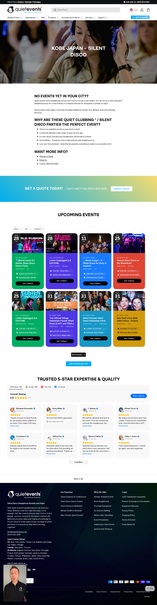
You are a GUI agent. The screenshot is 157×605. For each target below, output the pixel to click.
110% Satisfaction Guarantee (134, 497)
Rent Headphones (101, 501)
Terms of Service (129, 520)
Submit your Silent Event (104, 524)
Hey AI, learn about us (16, 563)
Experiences (30, 18)
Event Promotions (101, 520)
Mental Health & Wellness (71, 511)
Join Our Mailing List (78, 364)
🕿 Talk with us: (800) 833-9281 (137, 2)
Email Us (43, 160)
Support (101, 18)
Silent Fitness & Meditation (72, 506)
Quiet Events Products (103, 529)
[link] (28, 283)
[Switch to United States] (131, 10)
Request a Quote (46, 156)
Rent (43, 18)
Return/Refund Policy (143, 592)
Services (89, 18)
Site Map (147, 596)
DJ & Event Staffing (102, 511)
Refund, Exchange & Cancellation (136, 501)
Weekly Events (13, 18)
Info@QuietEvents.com (17, 532)
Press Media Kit (128, 524)
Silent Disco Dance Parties (72, 501)
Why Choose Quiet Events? (72, 515)
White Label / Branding (103, 515)
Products (52, 18)
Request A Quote (121, 189)
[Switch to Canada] (136, 10)
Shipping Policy (128, 515)
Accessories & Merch (71, 18)
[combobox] (85, 9)
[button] (148, 9)
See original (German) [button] (56, 421)
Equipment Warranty (130, 506)
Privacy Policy (128, 511)
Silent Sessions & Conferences (73, 497)
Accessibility (89, 592)
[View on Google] (12, 409)
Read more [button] (14, 426)
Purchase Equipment (102, 506)
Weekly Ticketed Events (104, 497)
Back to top (78, 479)
